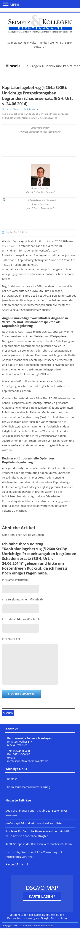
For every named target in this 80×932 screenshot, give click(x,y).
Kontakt (12, 779)
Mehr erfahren (60, 918)
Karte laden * (42, 896)
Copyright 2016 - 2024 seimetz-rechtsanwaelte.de (27, 925)
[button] (6, 3)
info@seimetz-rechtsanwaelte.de (27, 761)
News (16, 109)
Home (5, 109)
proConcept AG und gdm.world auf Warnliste (33, 823)
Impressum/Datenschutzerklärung (28, 787)
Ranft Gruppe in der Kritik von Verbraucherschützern (38, 844)
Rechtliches (29, 109)
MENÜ (15, 4)
